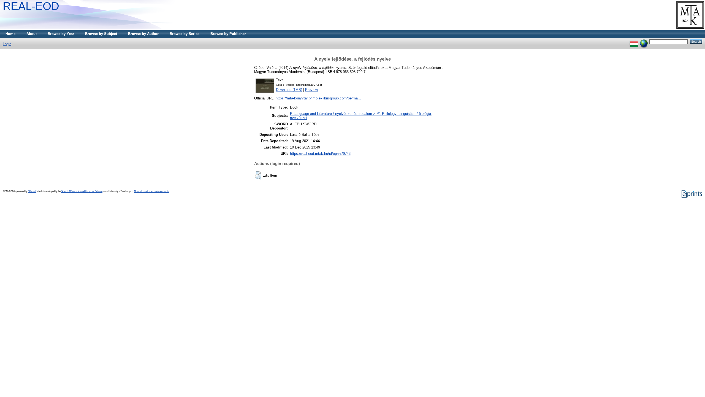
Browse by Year (61, 34)
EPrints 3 (32, 191)
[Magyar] (634, 41)
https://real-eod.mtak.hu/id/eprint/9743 (320, 154)
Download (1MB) (289, 90)
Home (10, 34)
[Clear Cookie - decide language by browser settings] (643, 41)
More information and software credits (151, 191)
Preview (311, 90)
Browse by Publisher (228, 34)
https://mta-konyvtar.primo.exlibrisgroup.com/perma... (318, 98)
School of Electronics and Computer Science (81, 191)
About (31, 34)
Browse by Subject (101, 34)
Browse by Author (143, 34)
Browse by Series (184, 34)
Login (7, 44)
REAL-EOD (31, 6)
